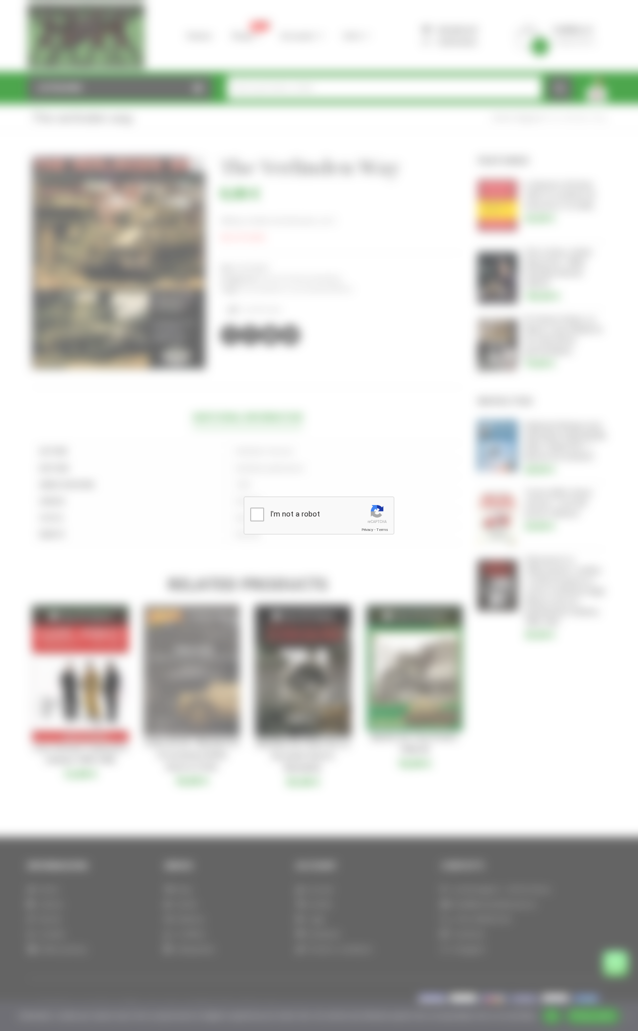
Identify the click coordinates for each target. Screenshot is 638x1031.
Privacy (367, 529)
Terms (382, 529)
